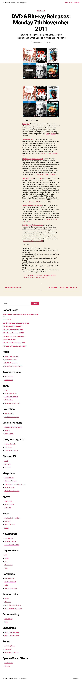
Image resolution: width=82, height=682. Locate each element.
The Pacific (39, 178)
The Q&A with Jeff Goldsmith (13, 366)
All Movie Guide (9, 578)
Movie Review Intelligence (12, 605)
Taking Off (25, 124)
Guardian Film (8, 538)
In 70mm (7, 430)
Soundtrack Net (9, 504)
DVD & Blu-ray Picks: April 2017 (13, 329)
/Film (5, 390)
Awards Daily (8, 376)
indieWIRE (7, 521)
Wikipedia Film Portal (10, 588)
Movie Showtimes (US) (11, 635)
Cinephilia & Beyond (10, 393)
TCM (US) (7, 467)
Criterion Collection (10, 444)
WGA (5, 568)
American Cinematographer (13, 427)
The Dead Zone (27, 139)
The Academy (8, 565)
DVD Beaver (8, 447)
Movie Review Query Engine (13, 608)
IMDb (6, 585)
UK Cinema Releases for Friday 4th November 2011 (40, 275)
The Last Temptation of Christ (32, 159)
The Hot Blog (8, 400)
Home (66, 2)
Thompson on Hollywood (12, 403)
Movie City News (9, 524)
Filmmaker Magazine (10, 481)
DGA (5, 561)
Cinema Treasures (10, 582)
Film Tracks (8, 501)
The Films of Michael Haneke (32, 206)
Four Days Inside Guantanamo (32, 225)
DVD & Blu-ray (41, 10)
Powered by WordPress (20, 678)
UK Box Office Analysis (11, 417)
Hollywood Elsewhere (11, 396)
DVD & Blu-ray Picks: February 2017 (14, 336)
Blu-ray (53, 134)
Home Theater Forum (11, 450)
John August (8, 619)
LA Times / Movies (10, 541)
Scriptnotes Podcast (10, 359)
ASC (5, 555)
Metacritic (7, 602)
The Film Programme (10, 363)
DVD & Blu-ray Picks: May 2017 (12, 326)
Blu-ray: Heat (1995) (9, 339)
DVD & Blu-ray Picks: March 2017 (13, 333)
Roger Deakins (9, 433)
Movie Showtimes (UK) (11, 632)
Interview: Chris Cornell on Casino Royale (16, 323)
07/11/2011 (48, 42)
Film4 (6, 461)
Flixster (6, 598)
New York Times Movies (11, 545)
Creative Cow (8, 663)
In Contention (8, 380)
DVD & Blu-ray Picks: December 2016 (14, 346)
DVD (47, 134)
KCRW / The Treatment (11, 356)
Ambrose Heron (38, 42)
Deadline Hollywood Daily (12, 518)
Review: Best (7, 320)
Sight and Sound (9, 487)
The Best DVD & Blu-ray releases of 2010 (36, 277)
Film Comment (9, 478)
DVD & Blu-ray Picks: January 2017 (14, 343)
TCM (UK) (7, 464)
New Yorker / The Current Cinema (14, 484)
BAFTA (6, 558)
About (70, 2)
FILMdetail (6, 2)
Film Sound (7, 649)
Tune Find (7, 508)
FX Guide (7, 666)
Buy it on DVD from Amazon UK (47, 175)
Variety (6, 528)
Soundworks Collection (11, 652)
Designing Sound (9, 646)
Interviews (76, 2)
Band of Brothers (28, 178)
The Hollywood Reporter (11, 491)
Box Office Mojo (9, 413)
